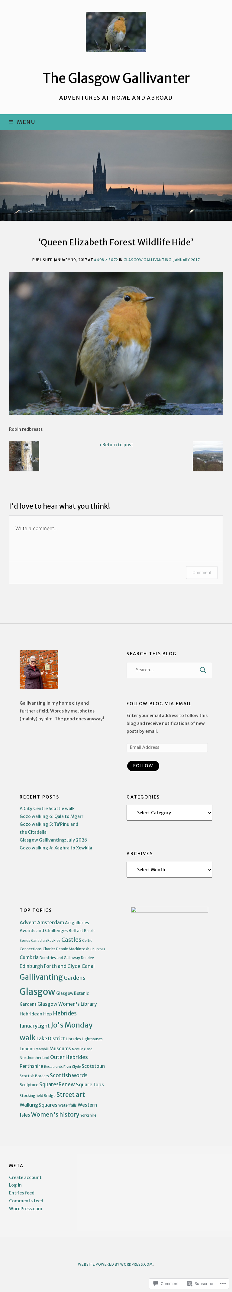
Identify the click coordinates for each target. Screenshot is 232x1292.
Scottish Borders (34, 1076)
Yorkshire (88, 1115)
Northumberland (34, 1057)
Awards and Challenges (44, 930)
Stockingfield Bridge (38, 1095)
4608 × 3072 (106, 260)
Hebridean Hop (36, 1014)
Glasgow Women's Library (67, 1004)
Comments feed (26, 1201)
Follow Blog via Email (159, 703)
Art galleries (77, 922)
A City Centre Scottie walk (47, 808)
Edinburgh (31, 966)
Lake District (51, 1038)
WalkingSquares (38, 1105)
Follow (143, 766)
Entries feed (21, 1193)
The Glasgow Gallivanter (116, 78)
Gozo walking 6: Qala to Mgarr (51, 816)
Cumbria (29, 957)
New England (82, 1049)
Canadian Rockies (45, 940)
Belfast (76, 930)
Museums (60, 1048)
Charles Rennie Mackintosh (66, 949)
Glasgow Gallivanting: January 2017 (162, 260)
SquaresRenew (57, 1084)
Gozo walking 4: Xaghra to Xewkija (56, 848)
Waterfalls (67, 1105)
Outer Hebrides (69, 1057)
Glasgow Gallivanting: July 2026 (53, 840)
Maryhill (42, 1049)
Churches (97, 949)
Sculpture (29, 1085)
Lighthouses (92, 1039)
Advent (28, 922)
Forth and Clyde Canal (69, 966)
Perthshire (31, 1066)
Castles (71, 939)
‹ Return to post (116, 444)
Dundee (87, 958)
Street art (70, 1095)
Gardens (74, 977)
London (27, 1048)
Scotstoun (93, 1066)
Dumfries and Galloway (60, 957)
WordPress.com (25, 1208)
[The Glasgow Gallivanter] (116, 175)
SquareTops (90, 1084)
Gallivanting (41, 977)
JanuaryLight (35, 1026)
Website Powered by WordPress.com (115, 1264)
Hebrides (65, 1013)
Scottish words (69, 1075)
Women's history (55, 1114)
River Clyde (72, 1066)
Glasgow (37, 991)
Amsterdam (50, 922)
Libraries (73, 1039)
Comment (201, 572)
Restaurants (53, 1067)
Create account (25, 1177)
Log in (15, 1185)
